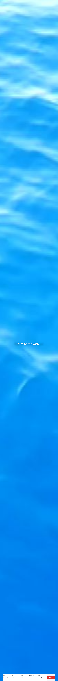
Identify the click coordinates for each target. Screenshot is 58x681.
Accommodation (31, 675)
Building (22, 675)
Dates (4, 675)
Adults (39, 675)
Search (51, 677)
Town (12, 675)
